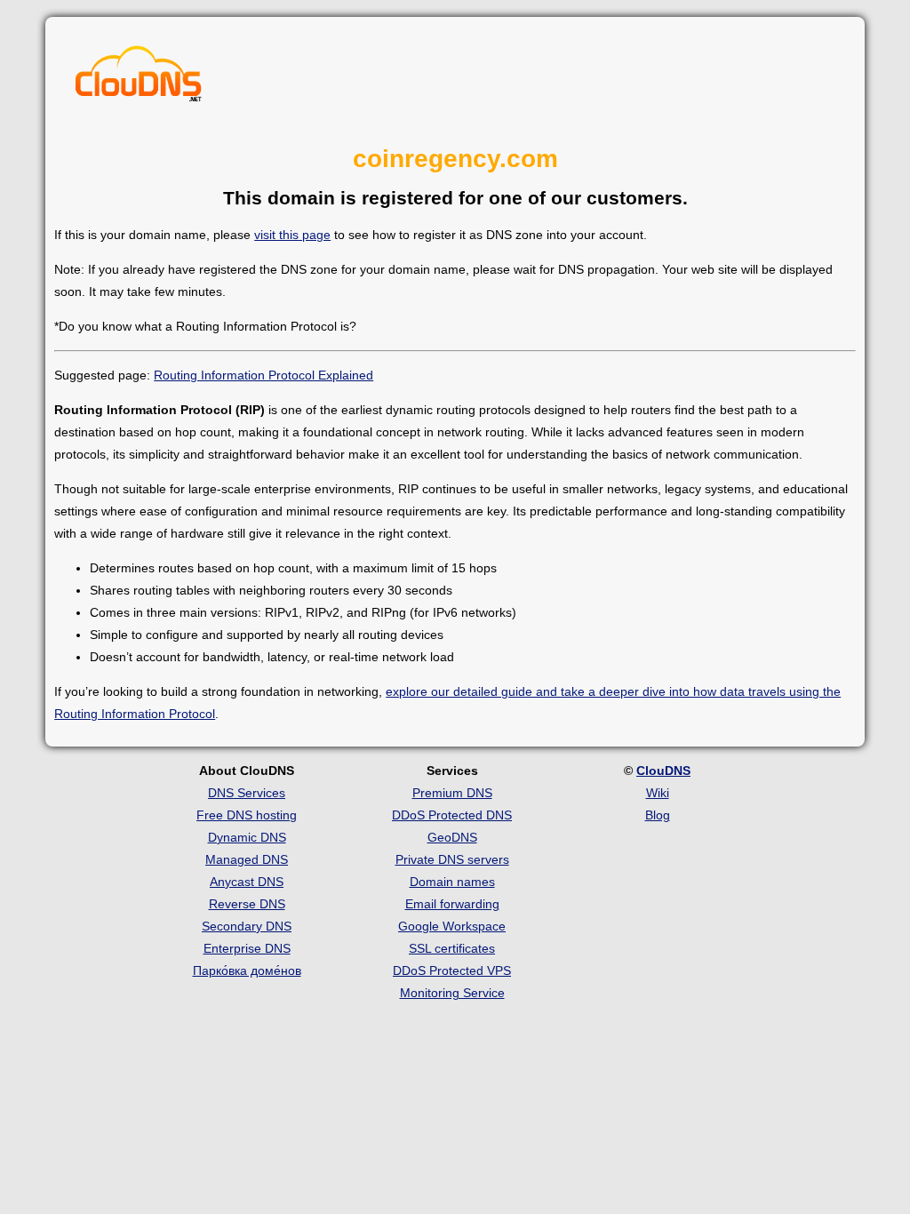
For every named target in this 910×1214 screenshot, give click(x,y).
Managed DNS (246, 859)
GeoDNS (452, 837)
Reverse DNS (247, 904)
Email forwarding (452, 904)
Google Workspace (452, 926)
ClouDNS (663, 770)
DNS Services (246, 793)
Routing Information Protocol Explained (263, 375)
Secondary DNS (246, 926)
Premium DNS (452, 793)
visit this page (292, 235)
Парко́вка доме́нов (247, 970)
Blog (657, 815)
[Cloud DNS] (138, 78)
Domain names (452, 882)
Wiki (657, 793)
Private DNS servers (452, 859)
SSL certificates (452, 948)
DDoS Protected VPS (452, 970)
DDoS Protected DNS (452, 815)
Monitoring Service (452, 993)
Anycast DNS (246, 882)
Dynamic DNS (247, 837)
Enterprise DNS (247, 948)
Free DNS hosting (246, 815)
